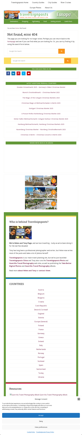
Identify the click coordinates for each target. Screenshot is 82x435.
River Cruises (66, 3)
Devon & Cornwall (41, 310)
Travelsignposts (41, 14)
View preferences (41, 427)
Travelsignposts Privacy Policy (45, 432)
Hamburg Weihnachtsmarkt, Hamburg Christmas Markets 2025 (41, 124)
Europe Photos (35, 8)
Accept (41, 415)
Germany (41, 333)
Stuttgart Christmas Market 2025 (41, 108)
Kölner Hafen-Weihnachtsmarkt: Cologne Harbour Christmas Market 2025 (41, 119)
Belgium (41, 294)
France (41, 329)
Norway (41, 353)
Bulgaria (41, 298)
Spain (41, 365)
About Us (48, 8)
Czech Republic (41, 306)
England (41, 314)
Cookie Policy (31, 432)
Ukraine (41, 377)
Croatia (41, 302)
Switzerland (41, 369)
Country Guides (38, 3)
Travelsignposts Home (19, 3)
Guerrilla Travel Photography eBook (53, 395)
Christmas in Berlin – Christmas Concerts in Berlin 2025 (41, 135)
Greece (41, 337)
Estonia (41, 318)
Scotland (41, 361)
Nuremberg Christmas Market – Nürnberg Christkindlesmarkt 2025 (41, 129)
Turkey (41, 373)
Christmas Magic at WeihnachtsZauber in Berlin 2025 (41, 103)
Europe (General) (41, 322)
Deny (41, 421)
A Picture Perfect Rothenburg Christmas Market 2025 (41, 114)
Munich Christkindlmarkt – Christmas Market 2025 (41, 92)
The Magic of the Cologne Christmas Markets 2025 (41, 98)
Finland (41, 326)
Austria (41, 290)
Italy (41, 345)
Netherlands (41, 349)
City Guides (52, 3)
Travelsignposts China (18, 261)
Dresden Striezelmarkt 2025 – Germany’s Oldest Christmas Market (41, 87)
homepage (11, 41)
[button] (79, 399)
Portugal (41, 357)
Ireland (41, 341)
